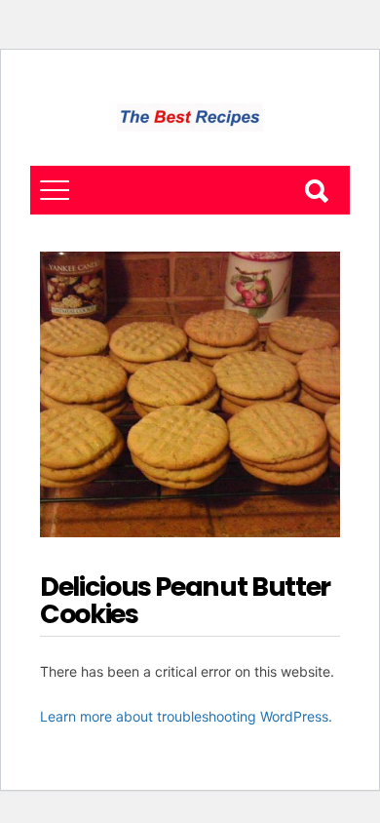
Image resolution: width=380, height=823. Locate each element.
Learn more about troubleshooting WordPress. (186, 716)
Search (315, 190)
